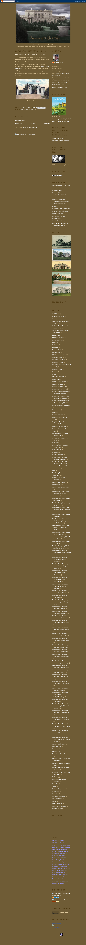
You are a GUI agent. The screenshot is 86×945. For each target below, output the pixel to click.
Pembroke (55, 749)
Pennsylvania (56, 751)
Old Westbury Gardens (58, 216)
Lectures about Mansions (59, 389)
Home (33, 123)
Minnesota (55, 452)
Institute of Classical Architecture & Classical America (59, 195)
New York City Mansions (59, 482)
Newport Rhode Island (58, 744)
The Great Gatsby (57, 799)
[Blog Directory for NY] (55, 902)
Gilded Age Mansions (56, 923)
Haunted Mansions (57, 384)
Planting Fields (56, 218)
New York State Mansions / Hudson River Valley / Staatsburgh (60, 579)
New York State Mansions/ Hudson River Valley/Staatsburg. (60, 695)
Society (54, 786)
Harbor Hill (55, 379)
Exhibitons (55, 345)
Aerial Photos (56, 314)
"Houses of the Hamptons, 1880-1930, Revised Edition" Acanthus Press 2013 (61, 119)
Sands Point (55, 784)
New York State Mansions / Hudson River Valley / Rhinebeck (60, 566)
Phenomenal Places (57, 140)
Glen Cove (55, 372)
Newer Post (18, 123)
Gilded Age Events (57, 362)
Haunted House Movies (59, 381)
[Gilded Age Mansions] (53, 925)
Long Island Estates (57, 415)
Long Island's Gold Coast (28, 109)
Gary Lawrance (58, 62)
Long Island (55, 412)
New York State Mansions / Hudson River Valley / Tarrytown (60, 586)
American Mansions (58, 316)
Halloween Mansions (58, 376)
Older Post (47, 123)
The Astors (55, 794)
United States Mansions (59, 806)
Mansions (55, 442)
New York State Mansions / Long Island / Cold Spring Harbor (60, 602)
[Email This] (38, 108)
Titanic (54, 801)
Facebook (55, 347)
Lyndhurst (55, 206)
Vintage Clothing (57, 808)
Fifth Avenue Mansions (59, 355)
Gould (54, 374)
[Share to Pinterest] (45, 108)
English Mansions (57, 340)
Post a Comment (20, 120)
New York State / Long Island (60, 487)
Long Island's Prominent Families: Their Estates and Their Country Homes (60, 202)
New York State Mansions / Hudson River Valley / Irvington (60, 559)
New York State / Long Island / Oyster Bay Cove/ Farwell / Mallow (61, 527)
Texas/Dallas (55, 791)
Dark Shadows (56, 335)
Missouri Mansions (57, 454)
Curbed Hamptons (57, 138)
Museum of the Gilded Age (60, 211)
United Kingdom (57, 803)
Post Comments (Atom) (30, 127)
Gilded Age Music (57, 369)
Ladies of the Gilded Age (59, 386)
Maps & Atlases (56, 449)
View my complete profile (60, 87)
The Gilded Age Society (58, 796)
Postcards (55, 777)
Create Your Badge (56, 927)
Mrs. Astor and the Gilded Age (61, 208)
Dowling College (57, 190)
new (53, 470)
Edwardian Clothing (58, 337)
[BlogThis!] (40, 108)
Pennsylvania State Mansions (60, 754)
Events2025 (55, 342)
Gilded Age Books (57, 357)
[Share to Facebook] (43, 108)
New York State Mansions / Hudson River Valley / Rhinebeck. (60, 573)
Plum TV (66, 140)
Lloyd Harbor (56, 410)
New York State (56, 484)
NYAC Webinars (56, 746)
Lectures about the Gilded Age (61, 405)
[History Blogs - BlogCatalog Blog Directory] (61, 895)
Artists (54, 319)
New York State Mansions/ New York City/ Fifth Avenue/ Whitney (61, 739)
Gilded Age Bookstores (58, 360)
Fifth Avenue (56, 352)
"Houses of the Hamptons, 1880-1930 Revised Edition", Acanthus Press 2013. (60, 82)
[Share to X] (41, 108)
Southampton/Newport (59, 789)
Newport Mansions (57, 213)
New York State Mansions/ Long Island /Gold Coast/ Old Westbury (61, 706)
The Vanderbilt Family (58, 221)
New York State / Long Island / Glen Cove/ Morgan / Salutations (61, 494)
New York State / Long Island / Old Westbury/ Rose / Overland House (61, 521)
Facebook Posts (56, 350)
